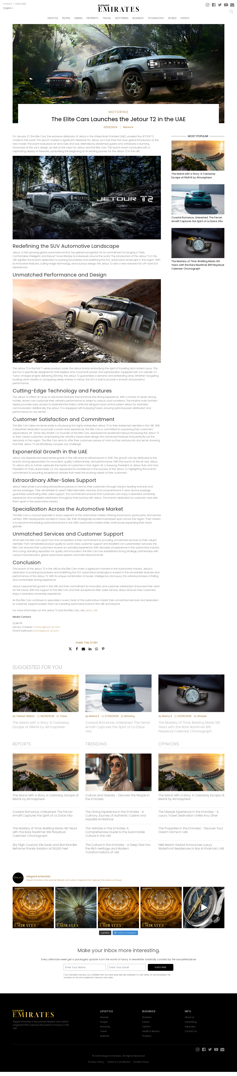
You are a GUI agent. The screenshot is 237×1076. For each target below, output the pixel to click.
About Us (189, 1017)
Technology (156, 18)
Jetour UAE (91, 610)
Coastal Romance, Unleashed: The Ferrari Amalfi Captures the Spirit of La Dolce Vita (197, 219)
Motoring (121, 18)
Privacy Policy (96, 1061)
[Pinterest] (103, 649)
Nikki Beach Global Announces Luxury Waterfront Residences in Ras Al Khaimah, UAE (191, 847)
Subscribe (20, 4)
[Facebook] (76, 649)
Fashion (146, 1026)
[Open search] (231, 11)
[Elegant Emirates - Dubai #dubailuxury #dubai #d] (76, 907)
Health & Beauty (151, 1031)
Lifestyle (53, 18)
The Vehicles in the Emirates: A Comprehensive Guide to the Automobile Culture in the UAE (115, 832)
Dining (78, 18)
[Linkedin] (90, 649)
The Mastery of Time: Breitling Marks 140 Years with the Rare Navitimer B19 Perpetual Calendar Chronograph (197, 264)
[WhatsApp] (96, 649)
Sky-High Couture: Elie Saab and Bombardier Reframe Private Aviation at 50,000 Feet (45, 847)
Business (138, 18)
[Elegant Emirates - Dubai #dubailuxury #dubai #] (33, 907)
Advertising (191, 1021)
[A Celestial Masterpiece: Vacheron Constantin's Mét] (203, 907)
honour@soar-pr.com (47, 627)
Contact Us (191, 1031)
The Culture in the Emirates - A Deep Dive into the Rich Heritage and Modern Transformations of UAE (117, 848)
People (66, 18)
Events (185, 18)
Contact (7, 4)
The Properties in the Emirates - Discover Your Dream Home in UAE (190, 830)
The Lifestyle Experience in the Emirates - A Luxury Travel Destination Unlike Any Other (188, 814)
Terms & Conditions (118, 1061)
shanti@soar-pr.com (46, 630)
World (172, 18)
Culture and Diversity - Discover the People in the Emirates (117, 797)
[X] (70, 649)
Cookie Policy (141, 1061)
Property (92, 18)
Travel (107, 18)
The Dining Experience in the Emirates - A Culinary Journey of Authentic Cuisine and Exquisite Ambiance (115, 815)
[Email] (83, 649)
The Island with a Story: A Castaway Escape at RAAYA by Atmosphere (193, 175)
